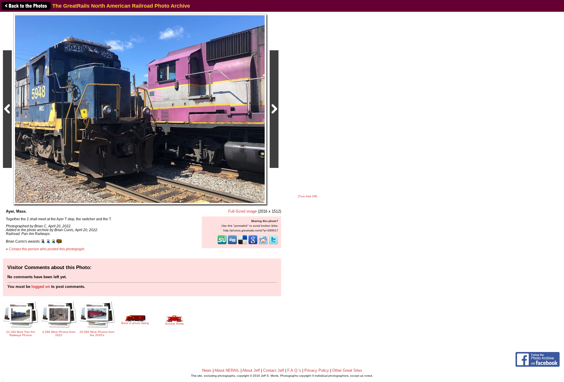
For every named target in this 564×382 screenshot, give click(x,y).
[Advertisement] (307, 103)
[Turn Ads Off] (307, 196)
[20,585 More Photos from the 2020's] (97, 328)
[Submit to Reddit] (263, 243)
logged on (40, 286)
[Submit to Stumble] (222, 243)
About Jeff (251, 370)
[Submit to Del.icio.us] (242, 243)
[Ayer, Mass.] (140, 109)
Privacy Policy (316, 370)
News (207, 370)
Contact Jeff (273, 370)
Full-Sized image (242, 211)
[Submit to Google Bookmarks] (253, 243)
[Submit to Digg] (232, 243)
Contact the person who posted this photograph (46, 249)
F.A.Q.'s (294, 370)
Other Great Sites (347, 370)
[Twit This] (273, 243)
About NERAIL (226, 370)
